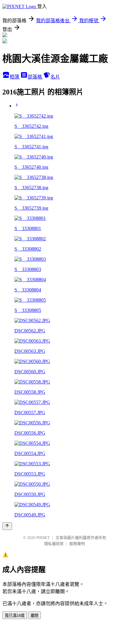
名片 (55, 76)
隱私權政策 (54, 543)
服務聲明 (77, 543)
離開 (34, 615)
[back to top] (7, 526)
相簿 (15, 76)
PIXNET (43, 537)
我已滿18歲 (15, 615)
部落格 (35, 76)
